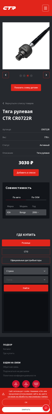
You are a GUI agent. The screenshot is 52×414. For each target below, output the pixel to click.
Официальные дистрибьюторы (26, 260)
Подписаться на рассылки (16, 371)
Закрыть (26, 409)
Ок (26, 402)
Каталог (7, 349)
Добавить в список (26, 172)
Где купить (8, 353)
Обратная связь (10, 367)
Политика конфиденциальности (19, 375)
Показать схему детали (26, 87)
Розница (26, 243)
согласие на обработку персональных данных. (28, 396)
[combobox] (6, 271)
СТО (26, 251)
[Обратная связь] (45, 407)
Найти (26, 288)
